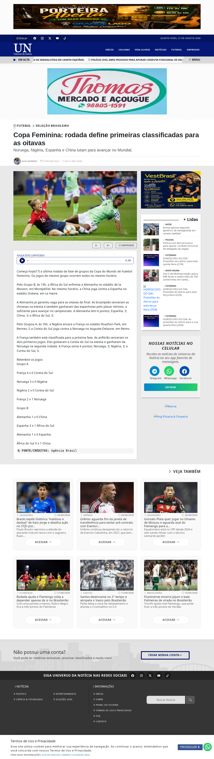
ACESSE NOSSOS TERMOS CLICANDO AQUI (66, 754)
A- (96, 245)
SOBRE (99, 699)
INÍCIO (99, 693)
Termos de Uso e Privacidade (113, 710)
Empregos (193, 49)
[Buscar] (190, 700)
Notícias (162, 49)
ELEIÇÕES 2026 (63, 699)
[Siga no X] (49, 38)
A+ (108, 245)
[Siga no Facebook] (34, 38)
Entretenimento (65, 693)
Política (21, 693)
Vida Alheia (144, 49)
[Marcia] (170, 373)
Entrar (23, 38)
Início (110, 49)
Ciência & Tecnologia (29, 699)
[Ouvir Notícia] (22, 260)
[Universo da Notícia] (35, 49)
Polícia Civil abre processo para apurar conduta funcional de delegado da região (140, 59)
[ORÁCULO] (170, 173)
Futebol (178, 49)
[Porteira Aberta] (107, 16)
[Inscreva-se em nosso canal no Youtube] (159, 675)
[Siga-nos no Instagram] (141, 675)
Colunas (126, 49)
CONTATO (100, 721)
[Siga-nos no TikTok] (168, 675)
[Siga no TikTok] (65, 38)
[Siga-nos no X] (150, 675)
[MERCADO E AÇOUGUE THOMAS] (107, 91)
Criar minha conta (163, 655)
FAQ (97, 716)
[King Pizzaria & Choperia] (171, 383)
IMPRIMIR (127, 245)
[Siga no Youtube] (57, 38)
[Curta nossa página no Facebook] (133, 675)
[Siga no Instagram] (42, 38)
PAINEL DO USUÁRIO (106, 705)
